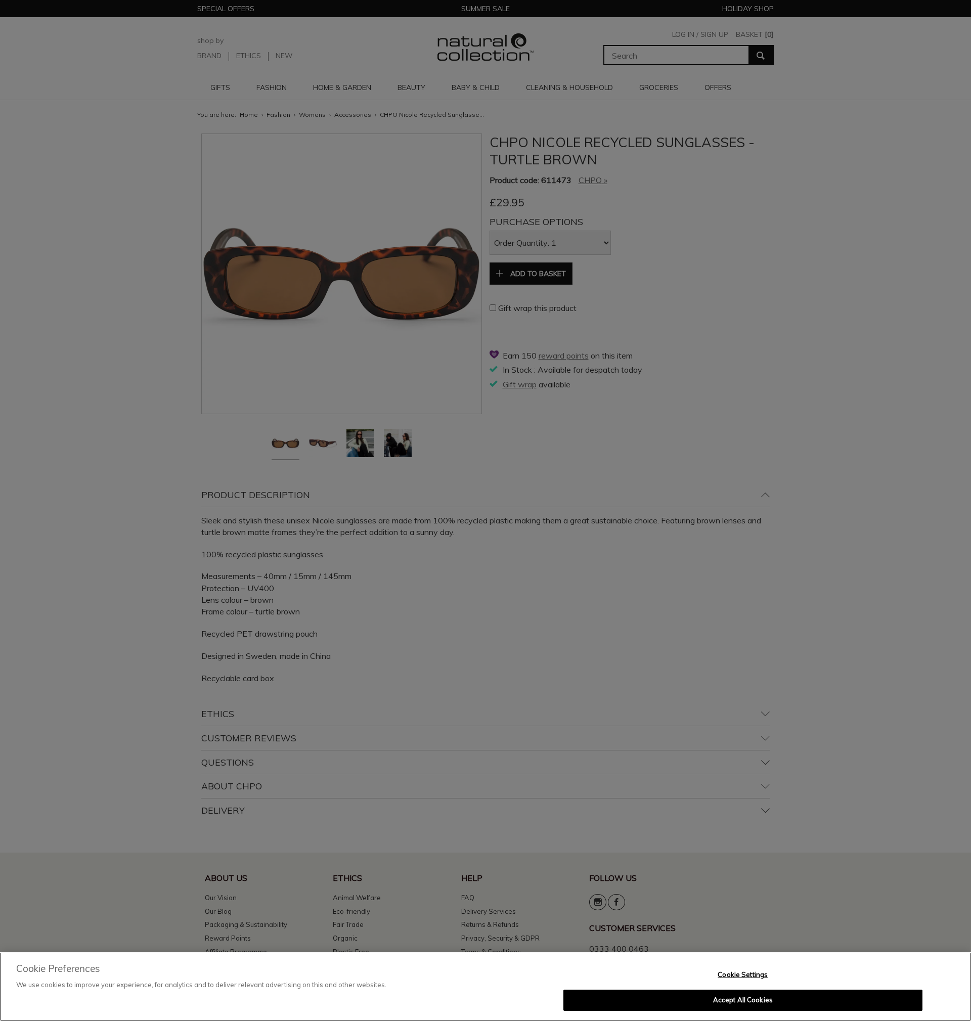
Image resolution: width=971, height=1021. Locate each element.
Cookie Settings (743, 974)
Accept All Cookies (743, 1000)
